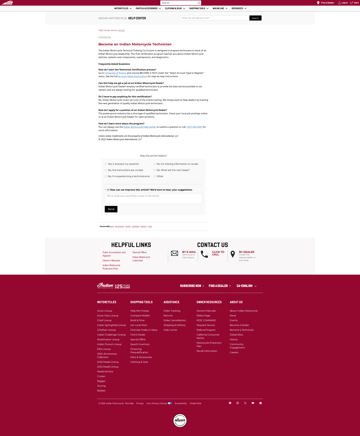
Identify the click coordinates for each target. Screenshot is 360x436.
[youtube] (253, 403)
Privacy (140, 403)
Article (121, 30)
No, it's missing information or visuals (177, 164)
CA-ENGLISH (245, 286)
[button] (184, 255)
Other (160, 176)
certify (128, 226)
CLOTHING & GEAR (173, 8)
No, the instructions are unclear (125, 170)
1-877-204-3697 (194, 126)
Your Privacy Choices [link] (157, 403)
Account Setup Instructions (132, 76)
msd (150, 226)
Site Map (129, 403)
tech (112, 226)
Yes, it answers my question (123, 164)
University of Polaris (115, 72)
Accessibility (181, 403)
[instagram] (238, 403)
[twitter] (245, 403)
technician (119, 226)
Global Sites (195, 403)
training (143, 226)
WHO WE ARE (218, 8)
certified (135, 226)
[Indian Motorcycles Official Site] (7, 3)
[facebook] (230, 403)
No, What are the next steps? (173, 170)
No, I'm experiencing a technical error (129, 176)
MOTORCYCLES (121, 8)
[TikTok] (260, 403)
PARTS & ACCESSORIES (147, 8)
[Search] (198, 2)
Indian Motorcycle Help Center (139, 126)
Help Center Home (107, 30)
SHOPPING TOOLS (197, 8)
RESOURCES (237, 8)
